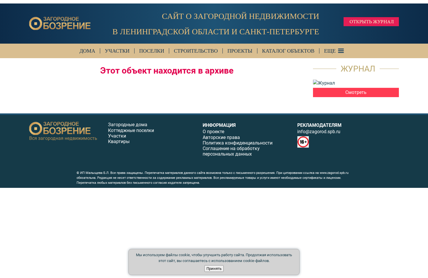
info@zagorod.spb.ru (318, 131)
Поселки (151, 51)
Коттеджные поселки (131, 130)
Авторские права (221, 137)
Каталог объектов (288, 51)
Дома (87, 51)
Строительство (196, 51)
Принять (214, 268)
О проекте (213, 131)
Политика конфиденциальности (238, 143)
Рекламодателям (319, 125)
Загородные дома (127, 124)
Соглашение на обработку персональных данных (231, 151)
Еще (330, 51)
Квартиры (119, 141)
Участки (117, 51)
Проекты (239, 51)
